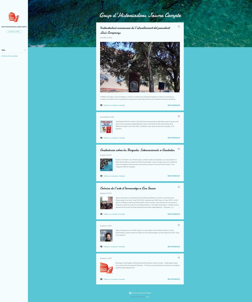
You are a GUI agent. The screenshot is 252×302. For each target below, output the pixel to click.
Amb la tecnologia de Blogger (141, 293)
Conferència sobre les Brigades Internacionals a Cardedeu (137, 150)
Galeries (147, 296)
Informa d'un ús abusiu (10, 56)
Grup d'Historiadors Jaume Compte (14, 27)
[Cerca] (182, 5)
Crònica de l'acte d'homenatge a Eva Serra (128, 188)
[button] (178, 26)
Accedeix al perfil (14, 31)
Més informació (174, 105)
